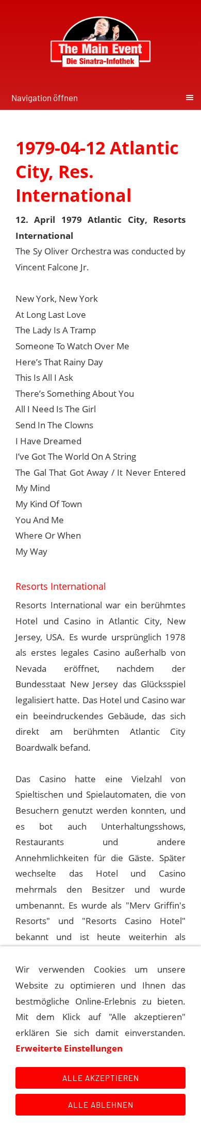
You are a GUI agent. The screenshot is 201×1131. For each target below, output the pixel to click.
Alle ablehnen (100, 1104)
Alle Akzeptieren (100, 1077)
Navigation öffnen (44, 97)
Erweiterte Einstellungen (69, 1048)
